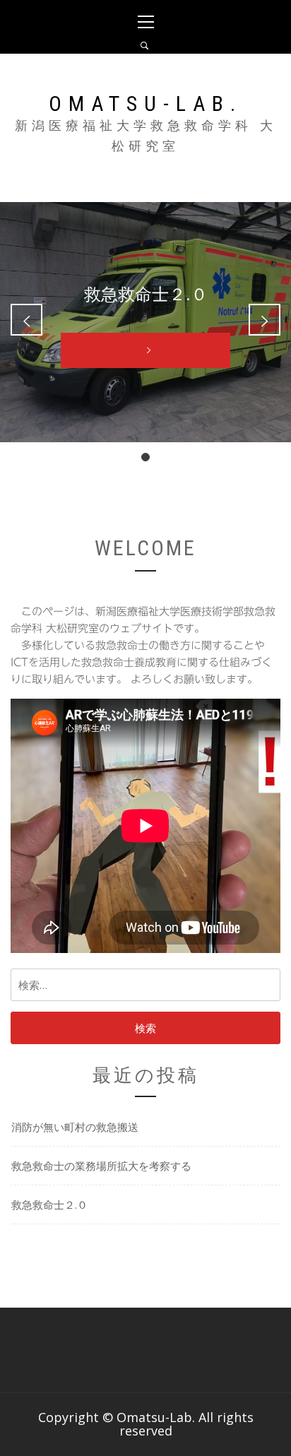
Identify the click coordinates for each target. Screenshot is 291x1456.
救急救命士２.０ (49, 1204)
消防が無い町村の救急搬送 (74, 1127)
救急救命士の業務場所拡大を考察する (101, 1166)
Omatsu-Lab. (145, 103)
